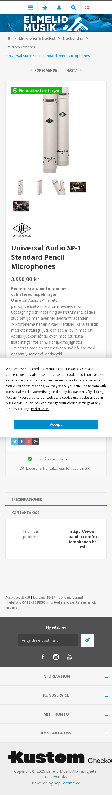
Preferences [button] (40, 408)
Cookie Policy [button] (22, 403)
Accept (56, 424)
